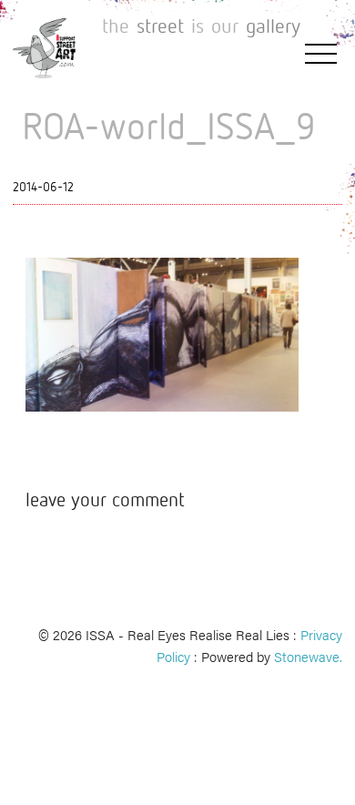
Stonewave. (308, 656)
